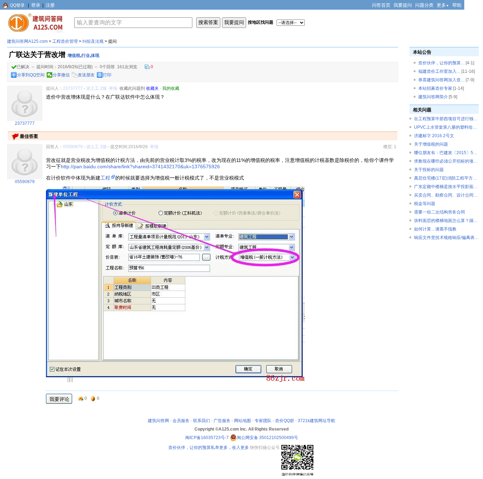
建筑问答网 (158, 420)
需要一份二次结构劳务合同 (439, 212)
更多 (443, 5)
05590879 (73, 146)
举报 (113, 88)
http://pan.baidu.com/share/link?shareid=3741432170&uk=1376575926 (140, 166)
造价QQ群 (284, 420)
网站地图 (242, 420)
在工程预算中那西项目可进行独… (446, 118)
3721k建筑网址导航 (316, 420)
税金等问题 (424, 203)
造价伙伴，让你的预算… (441, 62)
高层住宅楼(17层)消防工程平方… (445, 178)
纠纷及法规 (93, 41)
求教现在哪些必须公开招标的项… (446, 161)
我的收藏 (170, 88)
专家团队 (263, 420)
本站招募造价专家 (435, 88)
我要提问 (403, 5)
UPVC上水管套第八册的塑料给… (445, 127)
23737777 (73, 88)
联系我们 (201, 420)
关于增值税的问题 (431, 144)
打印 (107, 74)
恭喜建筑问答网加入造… (441, 79)
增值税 (74, 55)
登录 (35, 5)
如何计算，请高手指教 (435, 229)
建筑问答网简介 (433, 96)
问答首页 (381, 5)
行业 (85, 55)
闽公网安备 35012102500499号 (267, 437)
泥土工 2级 (96, 88)
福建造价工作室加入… (439, 71)
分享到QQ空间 (31, 74)
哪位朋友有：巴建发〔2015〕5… (445, 152)
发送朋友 (86, 74)
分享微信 (61, 74)
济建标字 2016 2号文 (434, 135)
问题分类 (424, 5)
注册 (50, 5)
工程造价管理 (65, 41)
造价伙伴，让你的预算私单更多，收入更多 (208, 447)
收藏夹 (152, 88)
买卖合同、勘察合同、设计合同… (446, 195)
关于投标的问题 (429, 169)
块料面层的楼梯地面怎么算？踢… (446, 220)
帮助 (456, 5)
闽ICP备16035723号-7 (207, 437)
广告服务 (222, 420)
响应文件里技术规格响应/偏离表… (446, 237)
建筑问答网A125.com (27, 41)
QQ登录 (17, 5)
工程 (105, 178)
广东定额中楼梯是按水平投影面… (446, 186)
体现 (95, 55)
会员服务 (181, 420)
